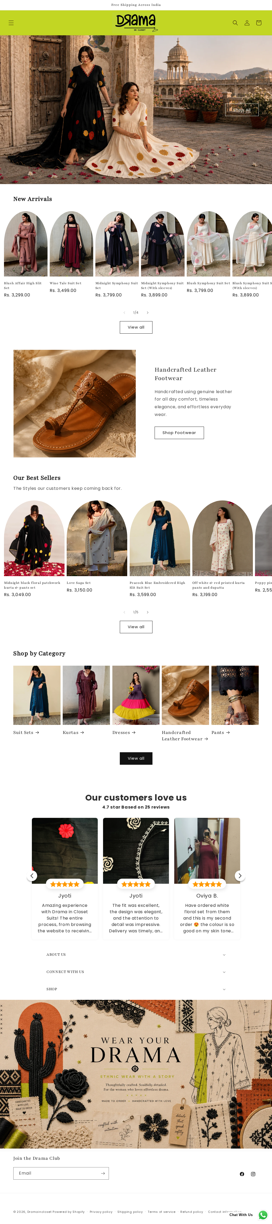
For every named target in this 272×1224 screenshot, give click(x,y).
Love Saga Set (79, 583)
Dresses (121, 732)
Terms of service (161, 1212)
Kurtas (70, 732)
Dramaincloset (39, 1212)
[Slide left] (124, 312)
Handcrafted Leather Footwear (182, 735)
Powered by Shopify (69, 1212)
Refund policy (191, 1212)
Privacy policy (101, 1212)
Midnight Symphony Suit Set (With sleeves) (162, 285)
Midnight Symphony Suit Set (116, 285)
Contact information (225, 1212)
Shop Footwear (179, 432)
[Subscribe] (103, 1173)
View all (136, 327)
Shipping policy (130, 1212)
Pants (217, 732)
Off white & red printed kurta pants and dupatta (218, 585)
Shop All (242, 109)
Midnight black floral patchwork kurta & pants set (32, 585)
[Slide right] (148, 312)
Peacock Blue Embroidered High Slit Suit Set (157, 585)
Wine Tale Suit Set (65, 283)
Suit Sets (23, 732)
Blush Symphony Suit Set (208, 283)
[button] (11, 23)
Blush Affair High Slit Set (23, 285)
